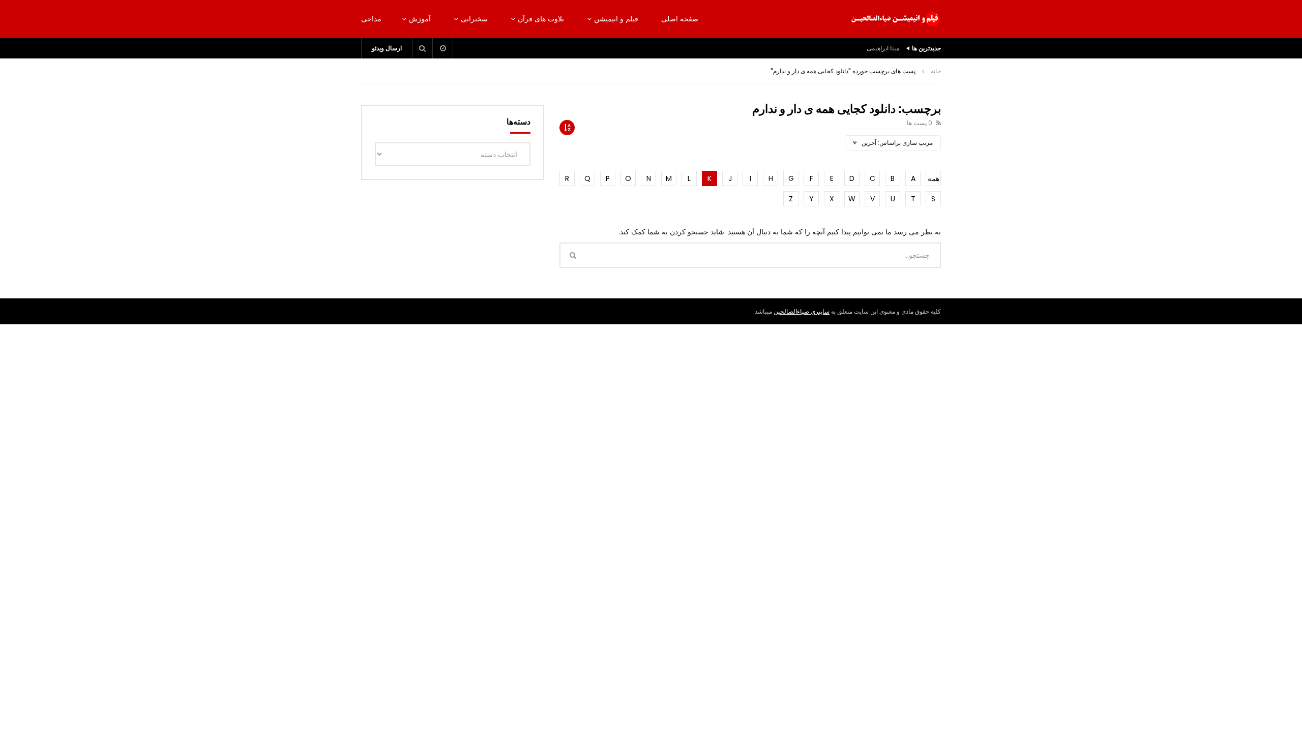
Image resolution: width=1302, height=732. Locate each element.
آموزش (420, 19)
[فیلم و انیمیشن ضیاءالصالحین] (895, 19)
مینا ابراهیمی (883, 48)
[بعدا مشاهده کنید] (443, 48)
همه (933, 178)
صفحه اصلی (679, 19)
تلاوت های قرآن (541, 19)
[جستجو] (422, 48)
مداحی (371, 19)
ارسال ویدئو (387, 48)
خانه (936, 71)
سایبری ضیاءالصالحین (802, 311)
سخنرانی (474, 19)
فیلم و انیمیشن (616, 19)
